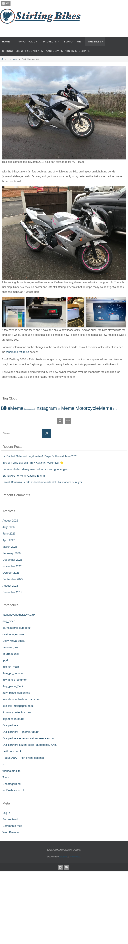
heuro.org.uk (10, 647)
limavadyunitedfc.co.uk (16, 712)
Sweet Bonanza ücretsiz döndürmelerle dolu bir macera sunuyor (42, 482)
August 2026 (10, 520)
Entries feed (10, 819)
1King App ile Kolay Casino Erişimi (24, 475)
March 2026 (9, 546)
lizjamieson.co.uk (13, 718)
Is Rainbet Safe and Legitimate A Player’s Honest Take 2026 (39, 456)
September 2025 (12, 579)
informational (29, 409)
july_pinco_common (14, 679)
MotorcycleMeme (93, 408)
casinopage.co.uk (13, 634)
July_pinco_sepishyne (16, 692)
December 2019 (12, 592)
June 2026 (8, 533)
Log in (6, 812)
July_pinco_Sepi (12, 686)
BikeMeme (12, 408)
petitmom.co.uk (12, 751)
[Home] (2, 59)
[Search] (46, 433)
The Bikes (12, 59)
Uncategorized (11, 783)
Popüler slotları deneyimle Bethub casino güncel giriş (35, 469)
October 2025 (10, 572)
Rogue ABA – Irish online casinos (23, 757)
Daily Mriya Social (13, 640)
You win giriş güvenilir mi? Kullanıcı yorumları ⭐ (33, 462)
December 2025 (12, 559)
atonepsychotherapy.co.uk (18, 614)
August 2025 (10, 585)
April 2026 (8, 540)
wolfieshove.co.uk (13, 790)
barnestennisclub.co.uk (16, 627)
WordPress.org (11, 832)
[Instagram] (3, 3)
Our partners (10, 725)
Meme (67, 408)
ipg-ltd (6, 660)
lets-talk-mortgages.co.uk (18, 705)
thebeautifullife (11, 770)
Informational (10, 653)
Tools (115, 409)
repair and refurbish (17, 351)
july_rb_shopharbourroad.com (21, 699)
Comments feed (12, 825)
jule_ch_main (10, 666)
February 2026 (11, 553)
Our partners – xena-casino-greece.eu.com (29, 738)
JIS (59, 409)
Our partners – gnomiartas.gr (20, 731)
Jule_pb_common (13, 673)
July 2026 (8, 527)
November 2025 (12, 566)
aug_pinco (8, 621)
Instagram (46, 408)
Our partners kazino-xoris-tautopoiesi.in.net (29, 744)
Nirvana (63, 856)
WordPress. (75, 856)
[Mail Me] (7, 3)
